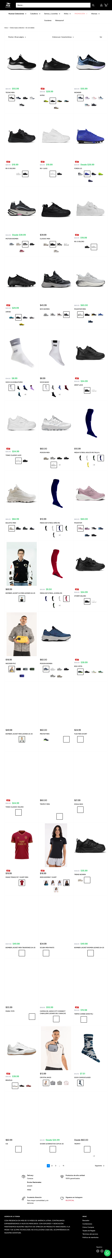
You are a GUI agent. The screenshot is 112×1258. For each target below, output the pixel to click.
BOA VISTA (78, 666)
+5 (25, 394)
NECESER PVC (11, 663)
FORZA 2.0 (78, 168)
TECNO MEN (10, 92)
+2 (59, 394)
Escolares (47, 20)
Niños (66, 14)
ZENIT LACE (78, 385)
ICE (7, 1144)
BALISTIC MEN (11, 523)
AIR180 (8, 312)
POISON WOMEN (46, 663)
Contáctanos (87, 1224)
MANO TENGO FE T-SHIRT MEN (17, 877)
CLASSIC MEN (45, 239)
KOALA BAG (78, 804)
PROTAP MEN (44, 734)
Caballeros (34, 14)
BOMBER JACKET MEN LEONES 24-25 (19, 734)
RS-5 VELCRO (10, 168)
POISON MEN (45, 452)
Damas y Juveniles (51, 14)
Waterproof (59, 20)
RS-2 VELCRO (79, 241)
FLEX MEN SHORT (80, 734)
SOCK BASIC (44, 382)
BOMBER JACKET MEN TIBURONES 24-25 (20, 948)
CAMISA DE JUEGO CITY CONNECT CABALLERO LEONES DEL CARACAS (53, 1012)
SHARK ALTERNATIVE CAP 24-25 (52, 1144)
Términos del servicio (90, 1234)
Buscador (85, 1220)
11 (63, 1166)
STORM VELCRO (80, 596)
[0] (105, 5)
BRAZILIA (9, 1080)
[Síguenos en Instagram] (101, 1251)
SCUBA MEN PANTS (47, 948)
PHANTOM (78, 523)
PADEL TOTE (10, 1011)
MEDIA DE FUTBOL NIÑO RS (50, 523)
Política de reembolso (90, 1237)
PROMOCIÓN (80, 14)
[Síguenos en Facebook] (97, 1251)
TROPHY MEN (45, 804)
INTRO (42, 95)
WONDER (77, 92)
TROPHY (77, 1144)
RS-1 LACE (43, 168)
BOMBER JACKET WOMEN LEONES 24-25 (89, 948)
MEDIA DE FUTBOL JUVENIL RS (51, 593)
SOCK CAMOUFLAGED (82, 1077)
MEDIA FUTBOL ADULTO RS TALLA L (87, 452)
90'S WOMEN (45, 309)
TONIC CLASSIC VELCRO (15, 807)
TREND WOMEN (80, 874)
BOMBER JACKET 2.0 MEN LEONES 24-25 (20, 593)
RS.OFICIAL (70, 1200)
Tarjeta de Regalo (88, 1231)
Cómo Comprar (88, 1227)
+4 (94, 465)
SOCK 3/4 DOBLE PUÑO (14, 382)
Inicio (6, 28)
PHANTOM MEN (80, 309)
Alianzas (94, 14)
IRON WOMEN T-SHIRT (48, 877)
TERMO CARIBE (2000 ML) (83, 1014)
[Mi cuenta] (101, 5)
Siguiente (98, 1166)
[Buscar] (93, 5)
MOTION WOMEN (12, 239)
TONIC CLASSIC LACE (13, 455)
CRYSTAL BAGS (45, 1077)
